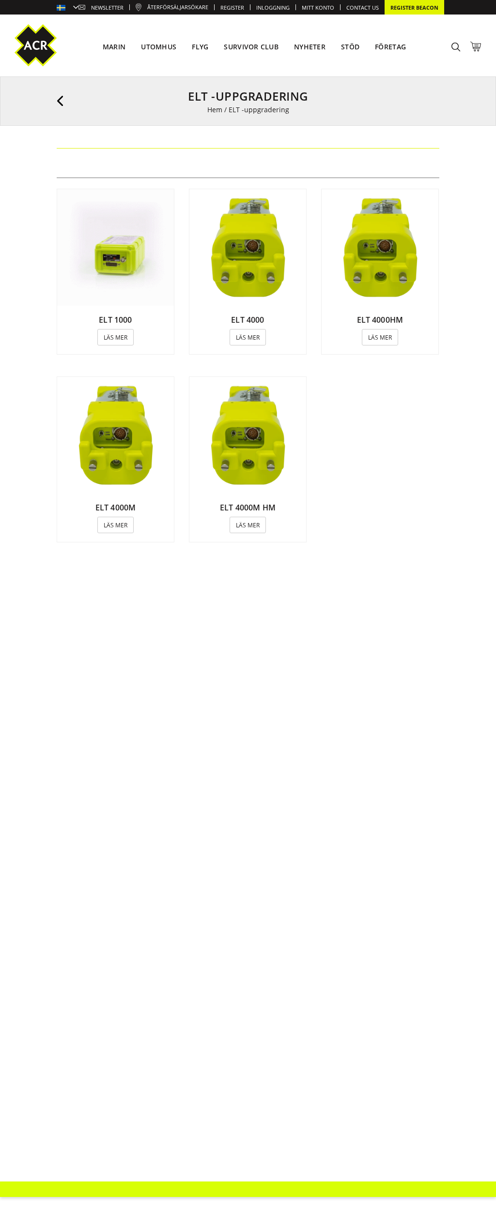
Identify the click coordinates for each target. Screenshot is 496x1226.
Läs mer (115, 337)
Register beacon (414, 7)
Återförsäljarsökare (177, 7)
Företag (390, 46)
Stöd (350, 46)
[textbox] (67, 8)
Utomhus (158, 46)
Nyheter (310, 46)
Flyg (200, 46)
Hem (214, 109)
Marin (114, 46)
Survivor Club (251, 46)
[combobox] (67, 8)
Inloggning (273, 7)
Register (232, 7)
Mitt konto (318, 7)
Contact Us (362, 7)
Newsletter (107, 7)
